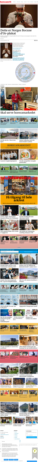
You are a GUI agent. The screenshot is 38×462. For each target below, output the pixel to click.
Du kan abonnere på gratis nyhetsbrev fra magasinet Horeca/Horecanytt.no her (18, 59)
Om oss (28, 1)
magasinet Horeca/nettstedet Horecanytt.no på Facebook (19, 53)
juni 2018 (9, 84)
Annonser (25, 1)
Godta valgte (11, 459)
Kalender (16, 437)
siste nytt (24, 84)
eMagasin (35, 1)
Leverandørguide (17, 438)
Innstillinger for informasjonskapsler (32, 461)
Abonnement (18, 1)
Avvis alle (16, 459)
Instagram (16, 55)
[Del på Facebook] (34, 40)
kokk (6, 84)
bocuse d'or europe (15, 84)
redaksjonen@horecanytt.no (4, 434)
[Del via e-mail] (37, 40)
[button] (2, 121)
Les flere (19, 174)
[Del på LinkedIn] (35, 40)
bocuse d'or (3, 84)
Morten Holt (2, 437)
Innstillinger (6, 459)
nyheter (20, 84)
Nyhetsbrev (31, 1)
